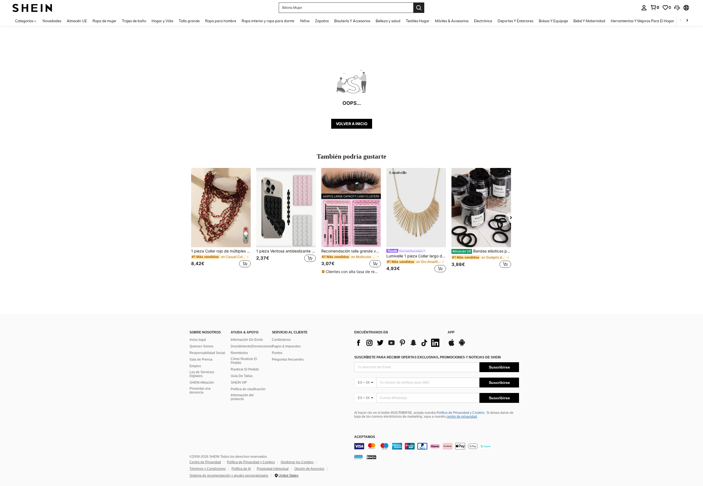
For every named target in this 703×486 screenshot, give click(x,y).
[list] (398, 343)
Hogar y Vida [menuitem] (162, 21)
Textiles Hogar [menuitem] (417, 21)
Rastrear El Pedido (245, 369)
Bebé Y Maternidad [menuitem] (589, 21)
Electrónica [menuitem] (483, 21)
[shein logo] (32, 7)
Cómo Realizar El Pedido (244, 361)
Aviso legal (197, 340)
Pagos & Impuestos (286, 346)
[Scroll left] (680, 20)
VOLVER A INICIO (351, 123)
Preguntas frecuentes (288, 359)
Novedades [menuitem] (52, 21)
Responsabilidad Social (207, 353)
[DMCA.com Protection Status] (371, 457)
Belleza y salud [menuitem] (388, 21)
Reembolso (239, 353)
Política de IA (241, 469)
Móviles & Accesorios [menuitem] (451, 21)
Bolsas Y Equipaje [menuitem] (553, 21)
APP (451, 332)
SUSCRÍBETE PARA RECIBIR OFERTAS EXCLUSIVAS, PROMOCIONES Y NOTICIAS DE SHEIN (427, 357)
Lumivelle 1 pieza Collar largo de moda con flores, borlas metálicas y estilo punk (416, 256)
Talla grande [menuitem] (189, 21)
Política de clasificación (248, 389)
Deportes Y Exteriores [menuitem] (515, 21)
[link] (654, 7)
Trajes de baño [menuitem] (134, 21)
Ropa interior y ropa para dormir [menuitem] (268, 21)
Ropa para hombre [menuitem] (220, 21)
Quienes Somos (201, 346)
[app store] (451, 345)
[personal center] (644, 7)
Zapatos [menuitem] (322, 21)
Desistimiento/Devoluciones (251, 346)
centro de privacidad (462, 416)
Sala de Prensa (201, 359)
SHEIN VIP (239, 382)
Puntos (277, 353)
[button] (677, 7)
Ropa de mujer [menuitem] (104, 21)
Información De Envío (247, 340)
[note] (351, 271)
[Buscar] (418, 7)
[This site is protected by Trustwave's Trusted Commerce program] (358, 457)
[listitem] (221, 221)
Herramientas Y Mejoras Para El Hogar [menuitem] (642, 21)
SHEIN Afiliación (201, 382)
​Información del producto (242, 397)
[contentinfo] (436, 446)
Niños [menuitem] (304, 21)
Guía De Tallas (242, 376)
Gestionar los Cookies (297, 462)
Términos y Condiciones (207, 469)
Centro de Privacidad (205, 462)
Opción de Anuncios (309, 469)
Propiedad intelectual (273, 469)
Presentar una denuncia (200, 390)
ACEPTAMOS (364, 437)
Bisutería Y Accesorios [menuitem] (352, 21)
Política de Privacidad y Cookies (461, 413)
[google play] (462, 345)
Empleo (195, 366)
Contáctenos (281, 340)
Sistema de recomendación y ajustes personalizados (228, 475)
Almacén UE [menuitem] (77, 21)
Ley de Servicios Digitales (201, 374)
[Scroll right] (687, 20)
